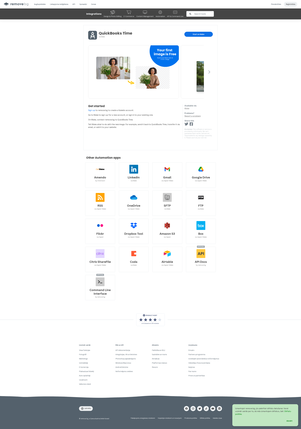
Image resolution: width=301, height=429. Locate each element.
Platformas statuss (159, 363)
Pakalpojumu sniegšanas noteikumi (143, 418)
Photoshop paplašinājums (125, 359)
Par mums (192, 371)
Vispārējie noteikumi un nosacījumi (170, 418)
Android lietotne (121, 367)
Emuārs (191, 350)
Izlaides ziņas (217, 418)
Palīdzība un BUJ (158, 350)
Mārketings (83, 359)
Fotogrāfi (82, 354)
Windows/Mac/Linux (123, 363)
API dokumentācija (122, 350)
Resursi (155, 367)
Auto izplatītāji (84, 375)
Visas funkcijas (84, 350)
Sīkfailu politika (205, 418)
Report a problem (192, 116)
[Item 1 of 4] (146, 72)
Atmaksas (156, 359)
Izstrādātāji (83, 363)
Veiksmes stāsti (85, 384)
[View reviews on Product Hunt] (150, 319)
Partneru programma (196, 354)
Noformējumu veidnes (124, 371)
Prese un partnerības (196, 375)
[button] (40, 4)
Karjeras (191, 367)
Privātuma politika (190, 418)
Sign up (91, 110)
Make (103, 37)
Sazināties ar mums (159, 354)
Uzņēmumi (83, 380)
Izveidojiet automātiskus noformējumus (203, 359)
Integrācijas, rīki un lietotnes (126, 354)
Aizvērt (289, 421)
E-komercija (83, 367)
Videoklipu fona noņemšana (199, 363)
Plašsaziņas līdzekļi (86, 371)
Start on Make (198, 34)
